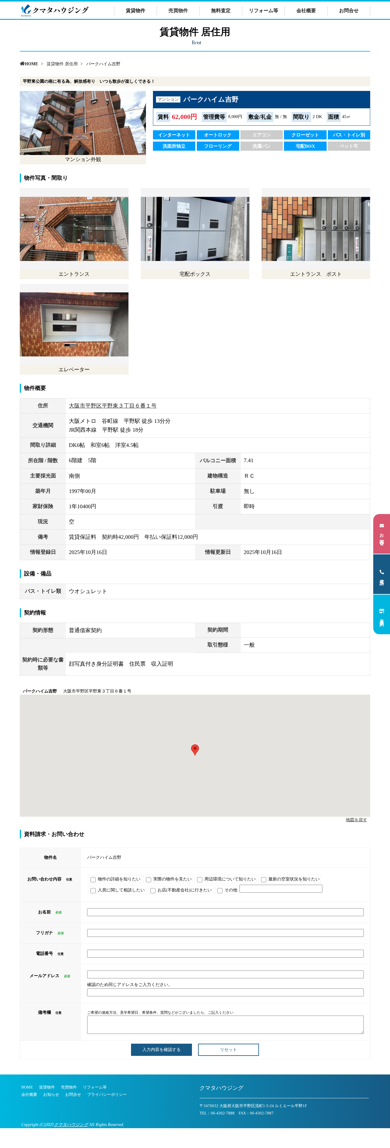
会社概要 (306, 10)
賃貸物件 (135, 10)
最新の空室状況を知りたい (293, 879)
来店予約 (382, 617)
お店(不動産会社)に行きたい (184, 890)
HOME (31, 64)
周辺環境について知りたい (229, 879)
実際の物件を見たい (172, 879)
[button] (195, 750)
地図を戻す (356, 820)
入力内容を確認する (161, 1049)
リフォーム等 (263, 10)
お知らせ (51, 1094)
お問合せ (349, 10)
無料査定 (221, 10)
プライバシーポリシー (107, 1094)
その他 (230, 890)
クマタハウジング (71, 1124)
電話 (382, 577)
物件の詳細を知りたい (118, 879)
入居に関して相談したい (121, 890)
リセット (228, 1049)
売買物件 (69, 1087)
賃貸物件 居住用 (62, 64)
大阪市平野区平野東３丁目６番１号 (113, 406)
